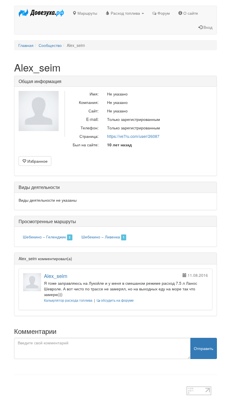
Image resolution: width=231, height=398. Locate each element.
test (17, 383)
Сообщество (50, 45)
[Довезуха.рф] (41, 13)
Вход (207, 27)
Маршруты (86, 13)
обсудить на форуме (117, 300)
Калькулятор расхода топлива (68, 300)
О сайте (190, 13)
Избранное (37, 161)
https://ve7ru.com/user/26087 (133, 136)
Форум (163, 13)
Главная (26, 45)
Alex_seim (55, 275)
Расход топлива (125, 13)
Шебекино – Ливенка (103, 237)
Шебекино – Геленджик (46, 237)
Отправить (203, 348)
